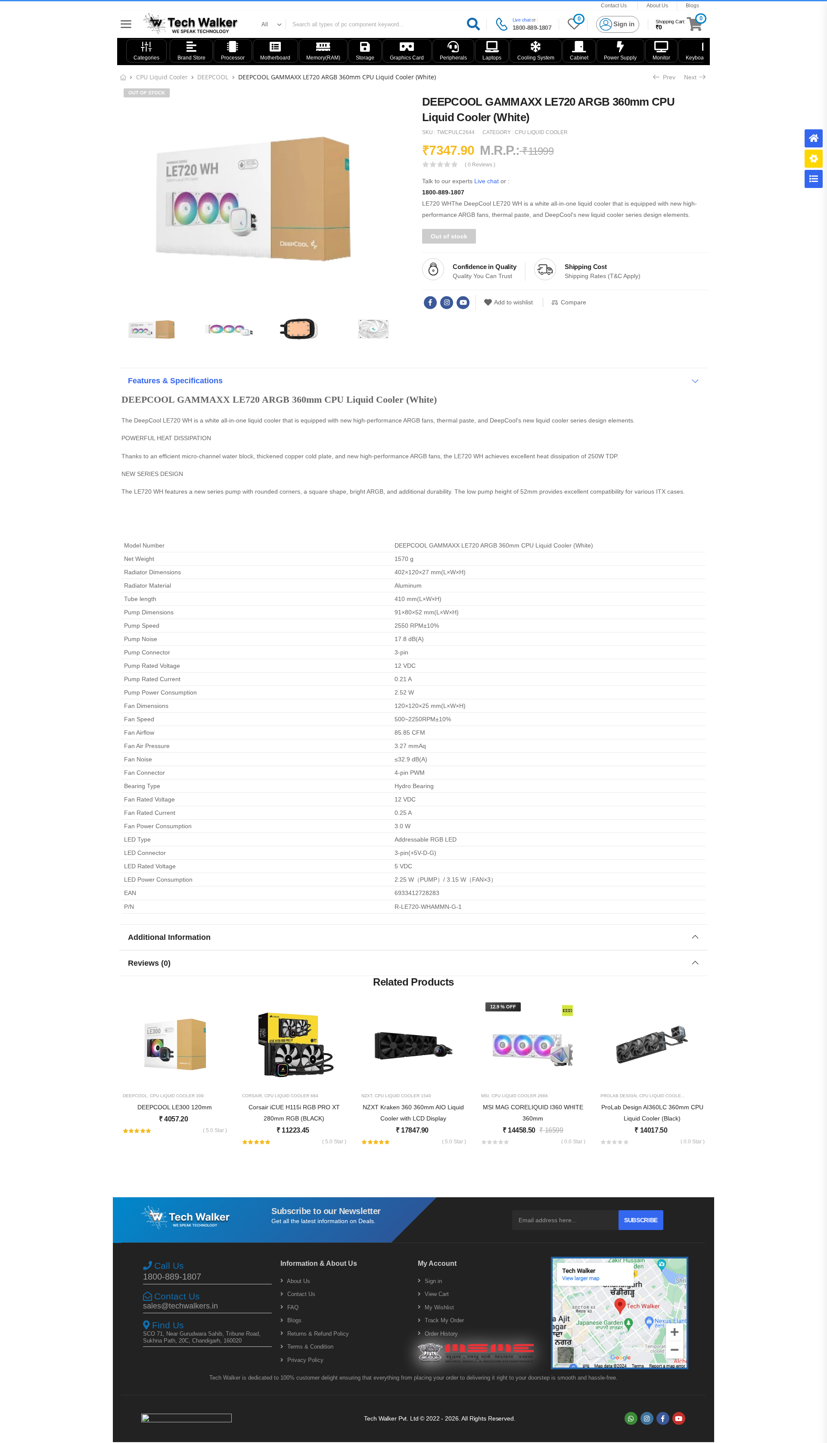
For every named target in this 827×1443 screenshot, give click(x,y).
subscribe (641, 1220)
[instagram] (446, 302)
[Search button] (473, 25)
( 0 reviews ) (480, 165)
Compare (573, 302)
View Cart (436, 1294)
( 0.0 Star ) (573, 1142)
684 (314, 1095)
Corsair (252, 1095)
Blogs (692, 6)
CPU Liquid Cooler (162, 77)
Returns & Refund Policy (317, 1333)
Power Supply (620, 58)
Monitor (661, 58)
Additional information (169, 937)
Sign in (432, 1281)
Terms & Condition (309, 1346)
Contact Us (614, 6)
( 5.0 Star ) (215, 1130)
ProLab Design (618, 1095)
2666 (543, 1095)
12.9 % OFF (503, 1006)
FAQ (292, 1307)
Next (692, 77)
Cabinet (579, 58)
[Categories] (814, 179)
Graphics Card (407, 58)
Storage (365, 58)
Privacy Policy (304, 1360)
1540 (426, 1095)
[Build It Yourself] (814, 159)
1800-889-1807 (532, 27)
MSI (485, 1095)
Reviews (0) (149, 963)
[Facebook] (430, 302)
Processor (233, 58)
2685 (690, 1095)
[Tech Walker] (191, 24)
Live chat (521, 19)
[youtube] (463, 302)
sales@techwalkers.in (180, 1306)
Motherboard (275, 58)
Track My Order (443, 1320)
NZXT (366, 1095)
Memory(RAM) (323, 58)
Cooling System (535, 58)
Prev (666, 77)
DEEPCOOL (212, 77)
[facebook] (662, 1418)
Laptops (491, 58)
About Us (657, 6)
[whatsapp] (631, 1418)
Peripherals (453, 58)
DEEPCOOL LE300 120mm (174, 1107)
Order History (440, 1333)
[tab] (413, 380)
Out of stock (146, 92)
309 (200, 1095)
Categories (146, 58)
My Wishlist (438, 1307)
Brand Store (191, 58)
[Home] (814, 138)
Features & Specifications (175, 380)
